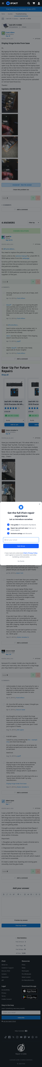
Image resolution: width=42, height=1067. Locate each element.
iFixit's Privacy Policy (30, 553)
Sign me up (21, 546)
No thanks (21, 561)
